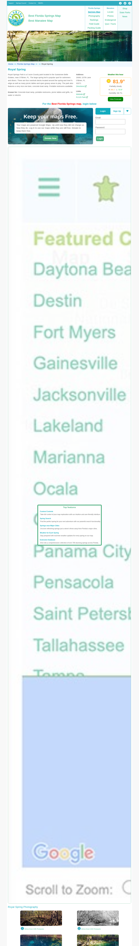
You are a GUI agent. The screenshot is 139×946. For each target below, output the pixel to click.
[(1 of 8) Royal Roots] (41, 925)
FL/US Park (81, 97)
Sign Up (117, 111)
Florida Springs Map (26, 64)
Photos (110, 16)
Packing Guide (94, 28)
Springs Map (94, 12)
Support (11, 3)
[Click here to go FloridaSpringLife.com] (16, 26)
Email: (98, 118)
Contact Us (32, 3)
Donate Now (50, 138)
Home (10, 64)
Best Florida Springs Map (44, 15)
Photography (94, 16)
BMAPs (40, 3)
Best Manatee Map (40, 20)
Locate (110, 12)
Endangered (110, 20)
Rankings (94, 20)
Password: (100, 127)
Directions (80, 86)
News (124, 16)
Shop (125, 8)
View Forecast (115, 99)
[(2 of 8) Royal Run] (98, 925)
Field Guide (94, 24)
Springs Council (21, 3)
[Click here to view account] (127, 111)
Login (103, 111)
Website (79, 94)
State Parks (125, 12)
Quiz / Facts (110, 24)
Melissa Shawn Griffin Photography (34, 929)
